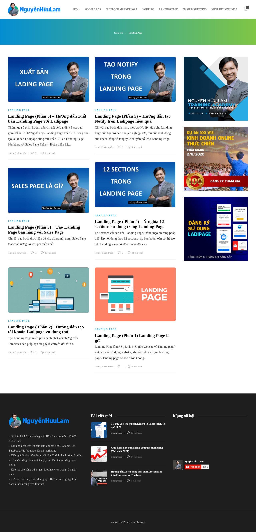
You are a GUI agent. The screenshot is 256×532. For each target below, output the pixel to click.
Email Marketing (195, 9)
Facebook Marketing (120, 9)
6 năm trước (20, 153)
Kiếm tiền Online (223, 9)
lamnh (11, 153)
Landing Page (168, 9)
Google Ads (93, 9)
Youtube (148, 9)
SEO (75, 9)
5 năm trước (116, 433)
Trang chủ (118, 33)
